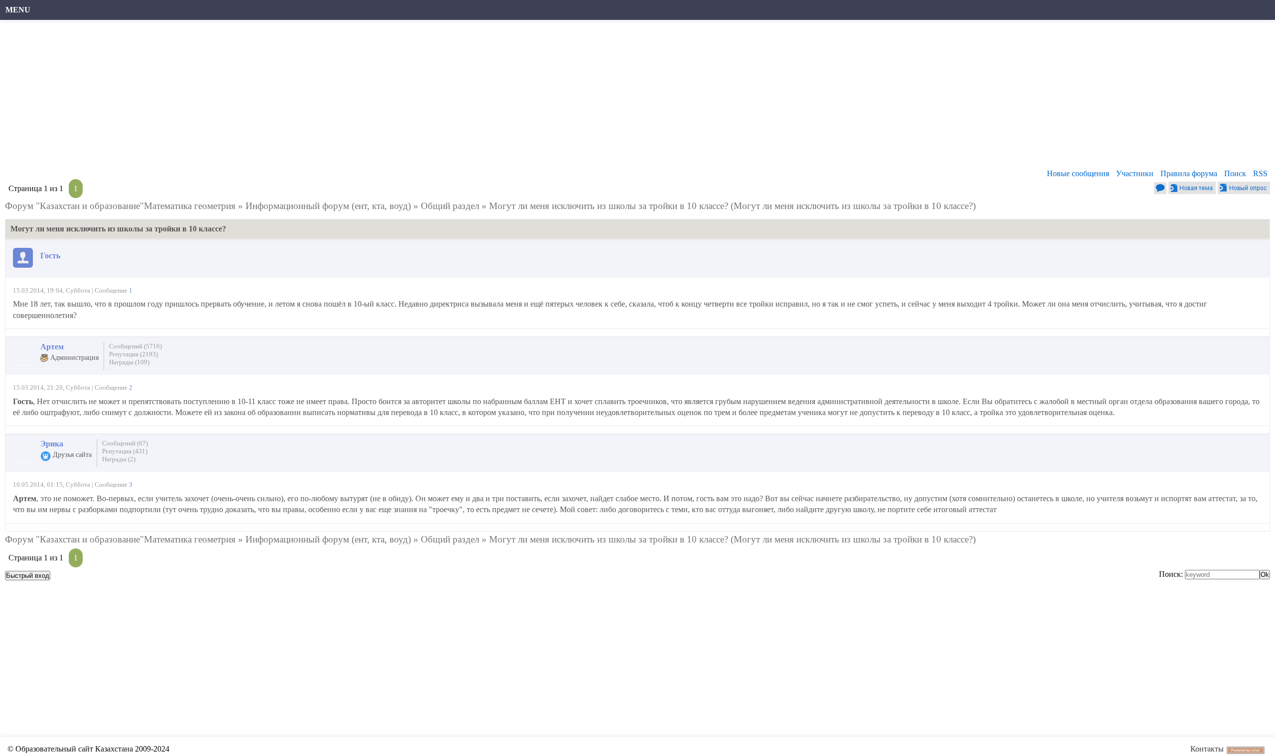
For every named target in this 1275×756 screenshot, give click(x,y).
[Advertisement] (306, 97)
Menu (17, 9)
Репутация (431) (124, 451)
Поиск (1235, 173)
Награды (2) (118, 459)
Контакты (1207, 749)
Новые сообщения (1078, 173)
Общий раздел (450, 206)
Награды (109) (129, 362)
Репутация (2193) (133, 354)
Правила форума (1188, 173)
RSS (1260, 173)
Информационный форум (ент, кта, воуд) (328, 206)
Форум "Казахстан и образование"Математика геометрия (120, 206)
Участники (1134, 173)
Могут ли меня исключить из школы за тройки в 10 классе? (608, 206)
